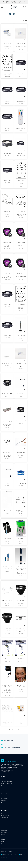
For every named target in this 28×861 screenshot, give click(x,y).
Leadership (3, 828)
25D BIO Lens (7, 153)
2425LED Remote (20, 127)
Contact (3, 839)
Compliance (4, 832)
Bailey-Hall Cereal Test (21, 719)
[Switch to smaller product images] (26, 20)
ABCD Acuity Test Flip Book (21, 511)
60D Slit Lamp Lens (7, 393)
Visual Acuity (4, 794)
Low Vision (3, 800)
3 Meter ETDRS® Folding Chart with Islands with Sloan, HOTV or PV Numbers (21, 213)
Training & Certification (6, 781)
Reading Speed (4, 798)
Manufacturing (4, 830)
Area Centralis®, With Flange (7, 629)
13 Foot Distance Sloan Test (7, 74)
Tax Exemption (4, 817)
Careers (3, 834)
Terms (2, 843)
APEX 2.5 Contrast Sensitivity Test (7, 601)
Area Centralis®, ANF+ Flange (21, 601)
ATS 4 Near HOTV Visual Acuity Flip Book (21, 630)
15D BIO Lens (7, 100)
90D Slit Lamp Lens (21, 483)
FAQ (2, 813)
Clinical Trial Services (6, 779)
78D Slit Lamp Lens (21, 420)
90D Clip (7, 483)
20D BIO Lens (7, 127)
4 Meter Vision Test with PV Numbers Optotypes (21, 306)
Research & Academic (6, 783)
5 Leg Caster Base (7, 363)
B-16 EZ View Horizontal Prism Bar (21, 687)
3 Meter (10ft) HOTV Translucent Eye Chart (21, 182)
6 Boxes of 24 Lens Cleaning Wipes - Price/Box (20, 365)
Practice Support (5, 785)
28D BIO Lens (7, 180)
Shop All (3, 805)
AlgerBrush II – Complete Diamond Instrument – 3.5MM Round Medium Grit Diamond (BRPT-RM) (21, 570)
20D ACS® (20, 100)
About (2, 825)
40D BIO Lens (7, 335)
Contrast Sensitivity (6, 796)
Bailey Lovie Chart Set (7, 719)
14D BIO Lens (20, 73)
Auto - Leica (7, 658)
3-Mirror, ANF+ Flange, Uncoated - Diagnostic (21, 244)
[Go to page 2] (21, 729)
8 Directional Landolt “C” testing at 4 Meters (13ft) (7, 454)
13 (18, 729)
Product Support (5, 815)
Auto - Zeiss (20, 658)
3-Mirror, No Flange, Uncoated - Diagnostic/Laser (20, 275)
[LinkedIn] (2, 858)
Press (2, 837)
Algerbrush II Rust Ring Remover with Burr (7, 568)
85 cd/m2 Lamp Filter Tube (21, 453)
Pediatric (3, 802)
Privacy (3, 841)
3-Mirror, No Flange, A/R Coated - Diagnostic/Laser (7, 275)
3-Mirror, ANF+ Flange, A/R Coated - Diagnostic (7, 244)
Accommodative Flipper (7, 539)
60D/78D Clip (20, 393)
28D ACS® (20, 153)
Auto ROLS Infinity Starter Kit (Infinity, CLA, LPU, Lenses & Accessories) (7, 688)
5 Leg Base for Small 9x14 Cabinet (20, 336)
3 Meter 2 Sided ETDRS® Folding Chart (7, 212)
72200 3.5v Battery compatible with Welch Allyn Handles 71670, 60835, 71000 (7, 423)
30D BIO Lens (7, 304)
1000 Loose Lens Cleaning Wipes (7, 44)
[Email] (5, 858)
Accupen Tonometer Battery (20, 539)
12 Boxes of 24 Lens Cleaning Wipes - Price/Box (21, 45)
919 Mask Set (7, 510)
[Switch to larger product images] (23, 20)
